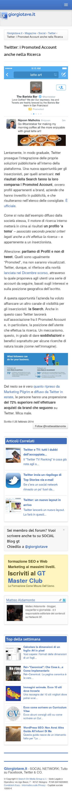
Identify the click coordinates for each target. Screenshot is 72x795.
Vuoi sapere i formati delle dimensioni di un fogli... (45, 652)
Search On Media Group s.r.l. (32, 778)
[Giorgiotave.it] (18, 16)
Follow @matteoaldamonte (50, 426)
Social (42, 33)
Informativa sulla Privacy (34, 785)
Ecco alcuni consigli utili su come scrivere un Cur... (45, 712)
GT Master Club (26, 577)
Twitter (52, 33)
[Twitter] (64, 599)
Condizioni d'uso (12, 785)
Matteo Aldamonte (20, 600)
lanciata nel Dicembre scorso (26, 272)
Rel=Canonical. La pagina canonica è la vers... (44, 672)
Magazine (30, 33)
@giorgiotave (36, 546)
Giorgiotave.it (14, 33)
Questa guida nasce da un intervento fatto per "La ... (44, 733)
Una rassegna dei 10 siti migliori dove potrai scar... (45, 692)
